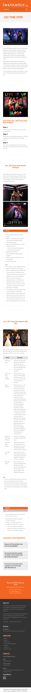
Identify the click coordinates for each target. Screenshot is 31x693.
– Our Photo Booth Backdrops (9, 643)
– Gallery (5, 638)
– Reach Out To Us (7, 649)
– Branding (5, 645)
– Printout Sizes (6, 642)
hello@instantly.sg (7, 661)
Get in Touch (15, 591)
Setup (6, 510)
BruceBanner (6, 629)
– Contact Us (6, 647)
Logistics (7, 508)
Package (7, 230)
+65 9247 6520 (6, 665)
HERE (15, 411)
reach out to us (17, 353)
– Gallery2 (5, 640)
